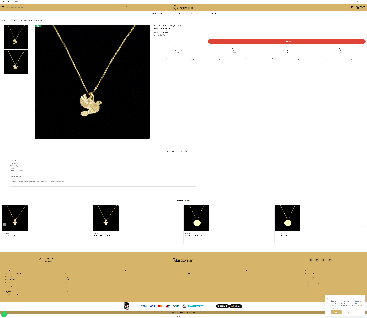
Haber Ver (287, 41)
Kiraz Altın (179, 312)
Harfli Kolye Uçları (11, 286)
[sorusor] (246, 59)
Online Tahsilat (35, 1)
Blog (246, 274)
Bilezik (67, 283)
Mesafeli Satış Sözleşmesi (313, 277)
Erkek (67, 289)
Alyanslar (8, 283)
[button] (345, 2)
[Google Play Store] (235, 306)
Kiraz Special (9, 289)
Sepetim (188, 277)
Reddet (347, 312)
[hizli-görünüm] (88, 240)
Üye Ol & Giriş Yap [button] (359, 1)
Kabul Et (336, 312)
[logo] (184, 7)
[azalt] (164, 41)
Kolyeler (8, 292)
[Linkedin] (351, 59)
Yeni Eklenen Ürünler (12, 295)
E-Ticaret (186, 316)
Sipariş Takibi (21, 1)
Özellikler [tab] (196, 151)
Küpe (67, 292)
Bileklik (67, 280)
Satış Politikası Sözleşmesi (313, 283)
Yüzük (67, 295)
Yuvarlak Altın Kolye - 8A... (194, 236)
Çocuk (67, 274)
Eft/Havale (128, 280)
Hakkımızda (249, 277)
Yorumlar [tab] (184, 151)
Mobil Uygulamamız (251, 280)
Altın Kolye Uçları (10, 280)
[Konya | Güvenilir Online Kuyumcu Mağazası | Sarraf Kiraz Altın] (183, 260)
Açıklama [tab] (171, 151)
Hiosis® (168, 316)
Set (66, 286)
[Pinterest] (325, 59)
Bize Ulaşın (7, 1)
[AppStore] (222, 306)
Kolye (3, 20)
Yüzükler (8, 298)
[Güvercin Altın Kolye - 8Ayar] (92, 82)
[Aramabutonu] (126, 7)
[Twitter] (298, 59)
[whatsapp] (166, 59)
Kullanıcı (187, 280)
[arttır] (167, 41)
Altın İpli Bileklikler (11, 277)
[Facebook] (272, 59)
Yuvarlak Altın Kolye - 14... (285, 236)
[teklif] (219, 59)
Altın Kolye (14, 20)
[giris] (193, 59)
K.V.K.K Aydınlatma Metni (313, 274)
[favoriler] (352, 7)
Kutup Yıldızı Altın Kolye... (12, 236)
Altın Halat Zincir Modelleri (14, 274)
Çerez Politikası (310, 280)
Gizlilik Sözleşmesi (311, 286)
